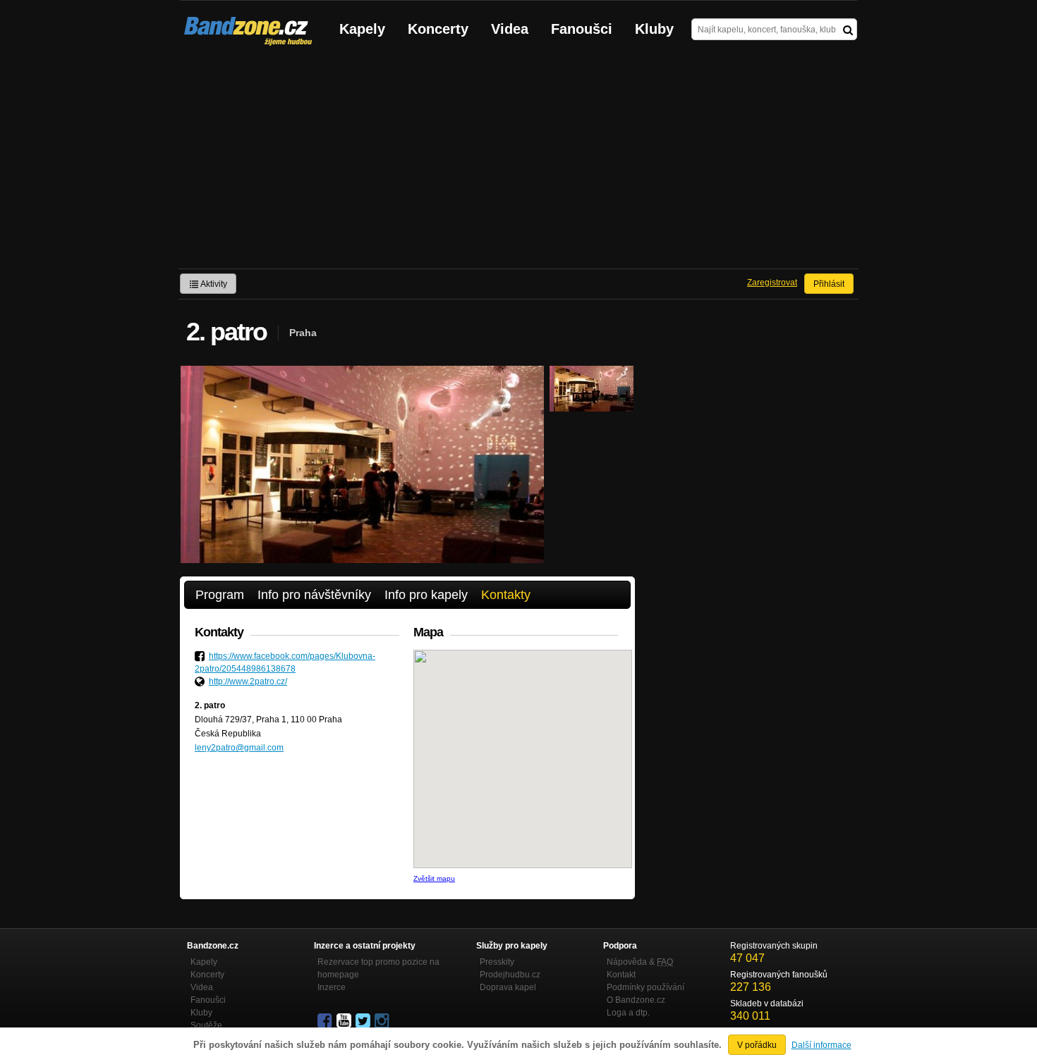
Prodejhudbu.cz (510, 975)
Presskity (497, 962)
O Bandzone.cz (636, 1000)
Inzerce (331, 987)
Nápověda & (640, 962)
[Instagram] (383, 1021)
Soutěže (206, 1025)
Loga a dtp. (628, 1013)
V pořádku (757, 1045)
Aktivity (213, 284)
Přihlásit (828, 284)
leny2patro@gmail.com (239, 748)
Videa (509, 29)
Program (219, 594)
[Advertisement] (518, 162)
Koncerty (438, 29)
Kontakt (621, 975)
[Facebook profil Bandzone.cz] (325, 1021)
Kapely (362, 29)
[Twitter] (364, 1021)
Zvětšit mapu (434, 878)
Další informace (821, 1045)
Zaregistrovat (772, 283)
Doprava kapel (508, 987)
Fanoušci (581, 29)
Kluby (654, 29)
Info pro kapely (426, 594)
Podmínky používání (645, 987)
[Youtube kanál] (344, 1021)
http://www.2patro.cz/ (248, 681)
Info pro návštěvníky (314, 594)
